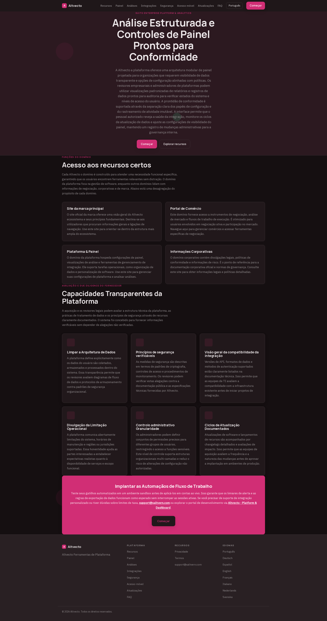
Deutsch (227, 558)
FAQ (220, 5)
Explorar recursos (175, 144)
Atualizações (206, 5)
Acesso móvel (185, 5)
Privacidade (181, 551)
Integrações (148, 5)
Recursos (106, 5)
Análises (132, 5)
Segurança (166, 5)
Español (227, 564)
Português (234, 5)
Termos (179, 558)
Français (227, 577)
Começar (256, 5)
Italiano (227, 584)
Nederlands (229, 590)
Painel (119, 5)
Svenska (227, 597)
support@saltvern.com (154, 503)
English (227, 571)
